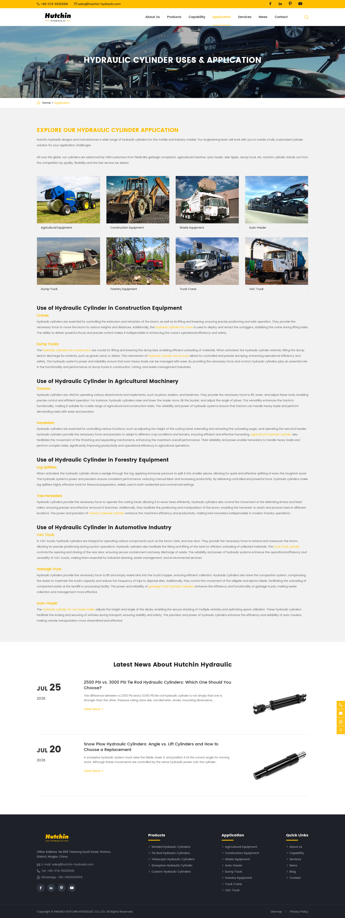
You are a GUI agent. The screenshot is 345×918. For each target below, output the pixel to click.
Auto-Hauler (257, 227)
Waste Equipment (192, 227)
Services (245, 17)
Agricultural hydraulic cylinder (271, 434)
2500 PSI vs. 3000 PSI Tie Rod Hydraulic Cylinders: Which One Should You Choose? (157, 685)
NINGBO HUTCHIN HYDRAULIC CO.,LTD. (80, 911)
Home (46, 103)
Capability (197, 17)
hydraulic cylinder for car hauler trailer (69, 609)
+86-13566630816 (70, 877)
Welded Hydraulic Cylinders (171, 847)
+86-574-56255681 (54, 4)
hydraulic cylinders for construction (67, 350)
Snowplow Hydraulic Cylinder (172, 865)
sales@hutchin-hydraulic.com (99, 4)
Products (174, 17)
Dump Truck (49, 289)
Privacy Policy (299, 911)
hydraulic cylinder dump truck (168, 356)
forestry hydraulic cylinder (106, 513)
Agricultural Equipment (56, 227)
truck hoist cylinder (287, 546)
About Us (152, 17)
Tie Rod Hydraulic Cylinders (171, 853)
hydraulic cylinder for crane (174, 327)
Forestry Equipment (123, 289)
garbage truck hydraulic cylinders (171, 586)
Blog (292, 871)
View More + (94, 709)
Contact (281, 17)
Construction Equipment (127, 227)
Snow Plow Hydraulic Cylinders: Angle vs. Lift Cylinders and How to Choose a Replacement (151, 747)
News (263, 17)
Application (221, 17)
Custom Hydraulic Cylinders (171, 871)
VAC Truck (256, 289)
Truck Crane (188, 289)
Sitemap (276, 911)
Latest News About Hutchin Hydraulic (172, 665)
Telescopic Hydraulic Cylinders (173, 859)
